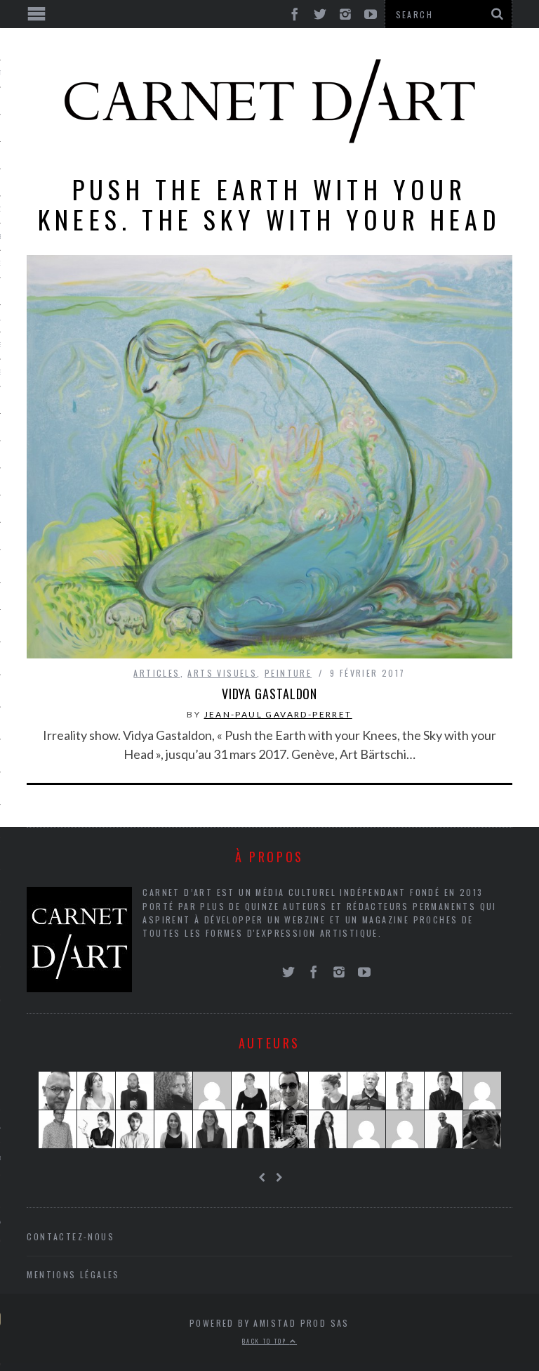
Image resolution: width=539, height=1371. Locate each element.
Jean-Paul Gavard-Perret (278, 714)
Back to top (266, 1341)
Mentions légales (73, 1274)
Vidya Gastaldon (270, 693)
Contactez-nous (70, 1236)
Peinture (288, 673)
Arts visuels (222, 673)
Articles (156, 673)
